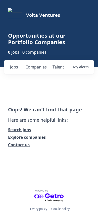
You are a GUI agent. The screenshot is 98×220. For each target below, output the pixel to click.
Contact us (19, 145)
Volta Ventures (43, 15)
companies (36, 67)
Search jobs (19, 129)
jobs (14, 67)
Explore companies (27, 137)
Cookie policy (60, 209)
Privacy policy (37, 209)
